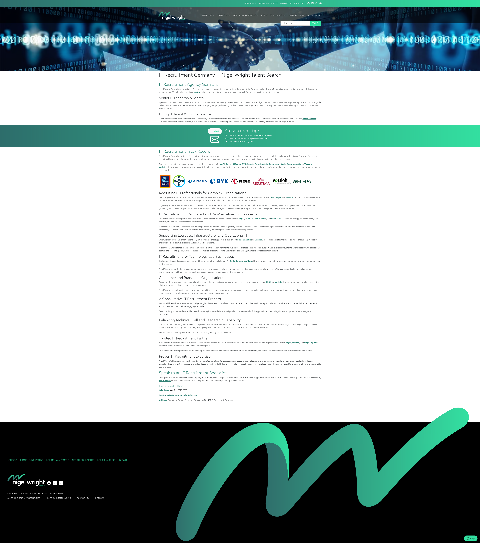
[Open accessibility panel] (320, 3)
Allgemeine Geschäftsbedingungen (24, 498)
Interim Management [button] (244, 15)
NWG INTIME (286, 3)
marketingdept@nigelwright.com (181, 395)
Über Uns (12, 460)
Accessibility (83, 498)
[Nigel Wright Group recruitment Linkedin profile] (55, 483)
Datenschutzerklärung (59, 498)
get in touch (165, 380)
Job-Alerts (300, 3)
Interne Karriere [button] (298, 15)
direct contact (309, 118)
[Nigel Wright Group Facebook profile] (49, 483)
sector (197, 92)
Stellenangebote (268, 3)
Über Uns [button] (207, 15)
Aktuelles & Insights (83, 460)
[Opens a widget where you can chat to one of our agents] (471, 539)
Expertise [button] (223, 15)
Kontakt (317, 15)
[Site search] (316, 3)
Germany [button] (249, 3)
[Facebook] (308, 3)
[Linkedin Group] (312, 3)
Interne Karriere (106, 460)
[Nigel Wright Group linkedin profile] (61, 483)
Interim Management (57, 460)
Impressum (100, 498)
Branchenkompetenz (31, 460)
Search (316, 23)
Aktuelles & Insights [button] (272, 15)
